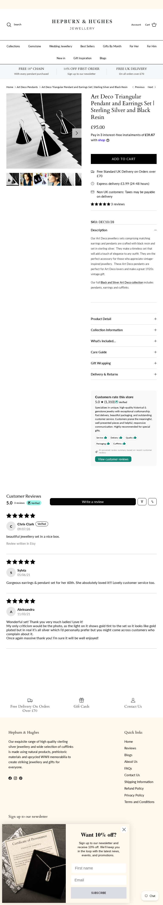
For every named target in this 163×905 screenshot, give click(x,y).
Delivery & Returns (104, 374)
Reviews (130, 748)
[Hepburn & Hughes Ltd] (81, 24)
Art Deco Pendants (27, 87)
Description (99, 230)
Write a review (93, 502)
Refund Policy (134, 788)
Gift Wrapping (101, 363)
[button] (101, 204)
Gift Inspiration (82, 58)
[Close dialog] (124, 829)
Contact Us (132, 775)
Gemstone (34, 46)
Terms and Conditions (139, 802)
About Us (131, 761)
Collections (13, 46)
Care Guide (99, 352)
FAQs (128, 768)
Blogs (103, 58)
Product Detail (101, 319)
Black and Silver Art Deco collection (122, 282)
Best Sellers (87, 46)
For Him (152, 46)
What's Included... (103, 341)
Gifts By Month (112, 46)
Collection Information (107, 330)
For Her (134, 46)
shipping (69, 4)
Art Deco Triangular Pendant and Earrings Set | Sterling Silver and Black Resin (85, 87)
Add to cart (124, 159)
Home (9, 87)
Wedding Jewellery (60, 46)
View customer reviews (113, 459)
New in (61, 58)
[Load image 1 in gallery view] (44, 131)
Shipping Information (138, 782)
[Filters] (142, 501)
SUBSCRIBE (98, 893)
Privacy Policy (134, 795)
